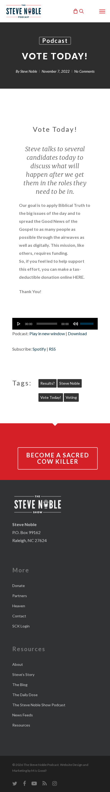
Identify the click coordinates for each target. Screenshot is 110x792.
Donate (18, 585)
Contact (19, 616)
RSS (52, 348)
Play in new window (47, 333)
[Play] (19, 323)
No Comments (84, 71)
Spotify (39, 348)
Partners (19, 595)
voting (71, 397)
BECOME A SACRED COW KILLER (57, 458)
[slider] (87, 321)
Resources (21, 725)
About (17, 664)
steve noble (69, 383)
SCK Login (21, 626)
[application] (55, 324)
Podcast (55, 40)
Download (77, 333)
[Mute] (75, 323)
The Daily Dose (25, 694)
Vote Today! (50, 397)
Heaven (18, 606)
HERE (78, 277)
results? (47, 383)
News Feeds (22, 715)
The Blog (20, 684)
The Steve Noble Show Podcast (38, 705)
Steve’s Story (23, 674)
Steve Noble (28, 71)
